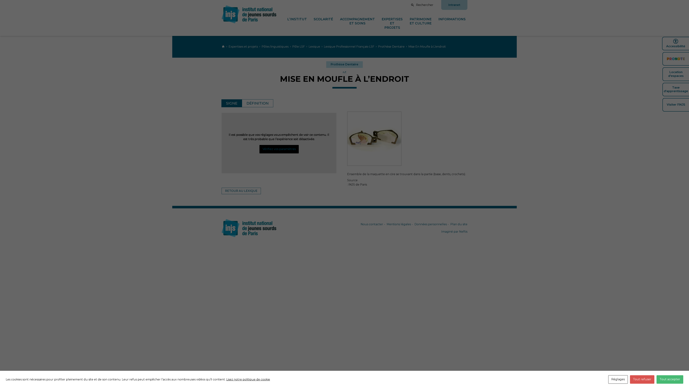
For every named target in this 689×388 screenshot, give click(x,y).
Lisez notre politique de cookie (248, 379)
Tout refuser (642, 379)
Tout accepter (670, 379)
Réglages (618, 379)
